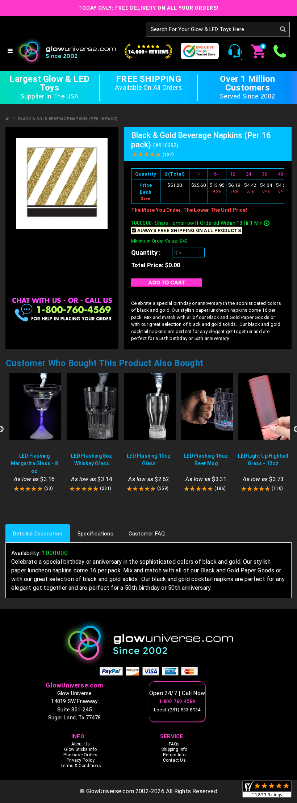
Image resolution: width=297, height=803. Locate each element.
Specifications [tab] (95, 533)
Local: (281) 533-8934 (177, 709)
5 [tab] (137, 501)
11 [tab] (202, 501)
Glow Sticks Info (80, 749)
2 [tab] (105, 501)
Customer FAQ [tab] (147, 533)
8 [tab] (170, 501)
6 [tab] (148, 501)
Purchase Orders (80, 754)
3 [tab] (116, 501)
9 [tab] (181, 501)
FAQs (174, 744)
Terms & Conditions (80, 765)
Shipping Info (174, 749)
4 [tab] (126, 501)
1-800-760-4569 (177, 701)
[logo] (148, 642)
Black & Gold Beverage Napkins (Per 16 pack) (68, 119)
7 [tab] (159, 501)
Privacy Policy (81, 760)
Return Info (174, 754)
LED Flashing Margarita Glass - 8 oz (34, 463)
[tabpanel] (34, 433)
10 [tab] (192, 501)
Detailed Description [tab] (37, 533)
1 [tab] (94, 501)
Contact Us (174, 760)
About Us (80, 744)
